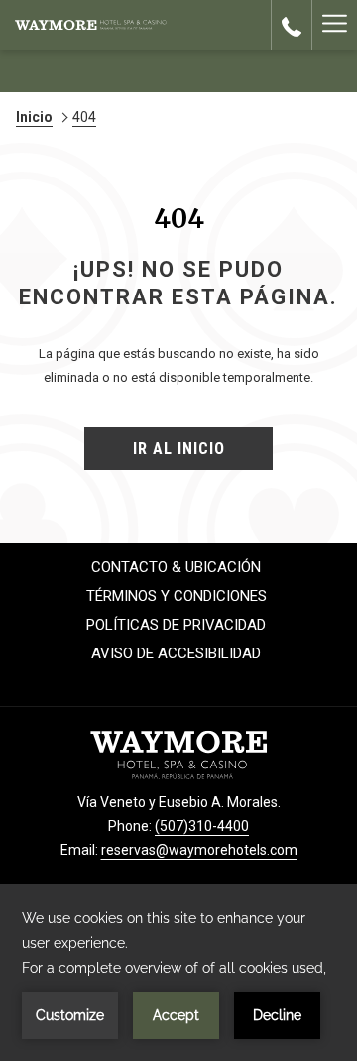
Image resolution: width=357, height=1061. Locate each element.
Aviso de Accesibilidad (176, 653)
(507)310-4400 (202, 826)
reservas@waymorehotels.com (199, 850)
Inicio (34, 117)
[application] (178, 972)
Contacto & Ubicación (176, 567)
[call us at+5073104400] (291, 25)
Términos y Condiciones (176, 596)
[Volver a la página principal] (91, 25)
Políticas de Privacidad (176, 625)
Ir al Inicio (179, 448)
